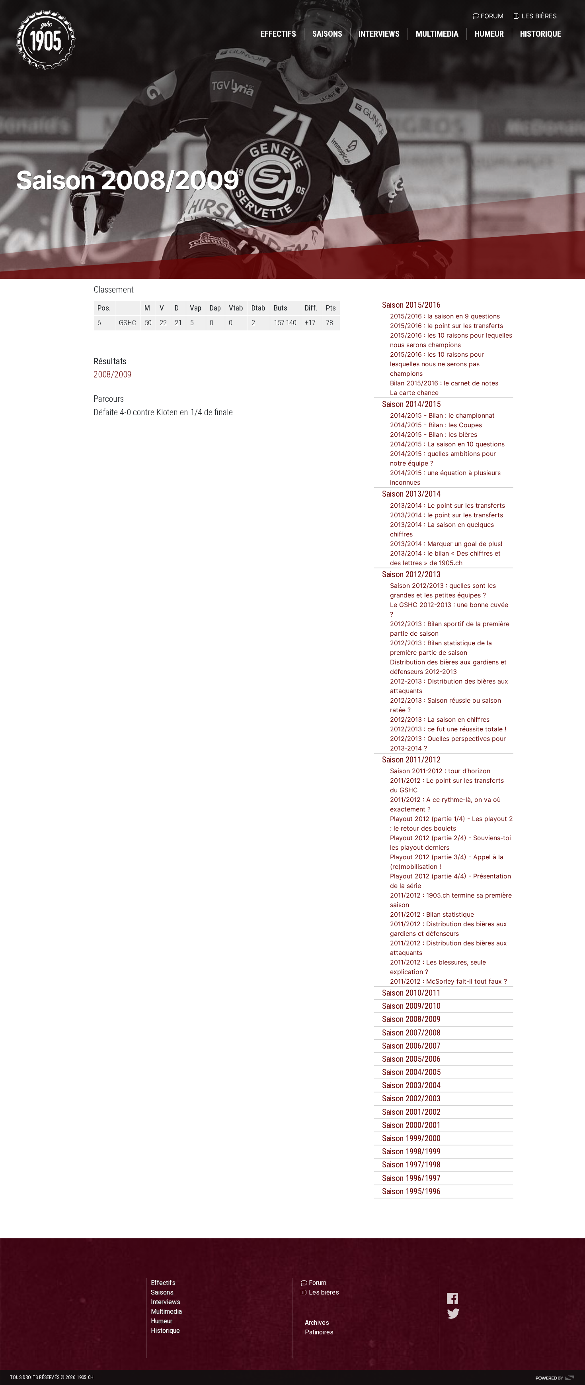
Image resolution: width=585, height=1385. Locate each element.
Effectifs (278, 34)
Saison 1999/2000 (411, 1138)
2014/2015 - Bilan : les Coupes (436, 425)
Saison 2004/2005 (411, 1072)
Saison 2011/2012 (411, 759)
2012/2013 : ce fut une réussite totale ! (448, 729)
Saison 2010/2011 (411, 993)
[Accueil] (46, 40)
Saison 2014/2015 (411, 404)
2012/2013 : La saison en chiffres (439, 719)
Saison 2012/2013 (411, 574)
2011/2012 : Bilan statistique (432, 914)
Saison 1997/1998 (411, 1164)
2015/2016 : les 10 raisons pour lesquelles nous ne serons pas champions (437, 363)
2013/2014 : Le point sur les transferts (447, 505)
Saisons (327, 34)
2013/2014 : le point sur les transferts (446, 515)
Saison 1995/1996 (411, 1191)
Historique (540, 34)
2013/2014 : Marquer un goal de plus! (446, 544)
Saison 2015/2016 (411, 305)
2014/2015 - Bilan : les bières (433, 434)
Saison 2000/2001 (411, 1125)
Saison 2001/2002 (411, 1112)
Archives (317, 1322)
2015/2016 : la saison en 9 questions (445, 316)
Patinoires (319, 1332)
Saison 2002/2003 (411, 1098)
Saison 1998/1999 (411, 1151)
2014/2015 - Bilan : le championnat (442, 415)
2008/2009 (113, 374)
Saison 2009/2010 (411, 1006)
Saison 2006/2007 (411, 1046)
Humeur (489, 34)
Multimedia (437, 34)
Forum (492, 16)
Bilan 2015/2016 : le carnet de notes (444, 383)
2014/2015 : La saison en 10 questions (447, 444)
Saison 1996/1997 (411, 1178)
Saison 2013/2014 (411, 494)
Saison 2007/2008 (411, 1032)
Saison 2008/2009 (411, 1019)
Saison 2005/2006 (411, 1059)
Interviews (379, 34)
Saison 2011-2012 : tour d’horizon (440, 771)
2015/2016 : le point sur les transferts (446, 326)
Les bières (539, 16)
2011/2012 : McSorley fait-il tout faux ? (448, 981)
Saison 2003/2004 (411, 1085)
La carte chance (414, 393)
